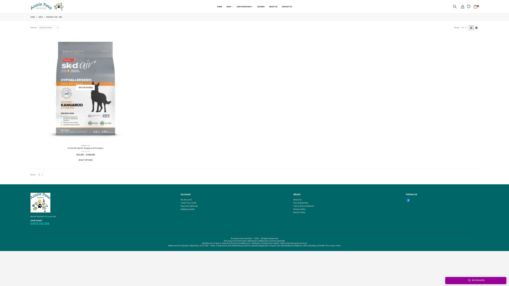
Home (219, 6)
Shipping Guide (187, 209)
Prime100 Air (85, 146)
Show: (456, 27)
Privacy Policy (299, 209)
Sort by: (33, 27)
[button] (455, 6)
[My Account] (462, 6)
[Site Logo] (47, 7)
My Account (186, 199)
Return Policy (299, 212)
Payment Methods (189, 206)
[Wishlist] (468, 6)
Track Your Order (188, 203)
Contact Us (287, 6)
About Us (273, 6)
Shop (228, 6)
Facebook (408, 200)
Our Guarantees (300, 203)
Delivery (261, 6)
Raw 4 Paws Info (244, 6)
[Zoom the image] (40, 194)
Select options (85, 160)
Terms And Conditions (303, 206)
